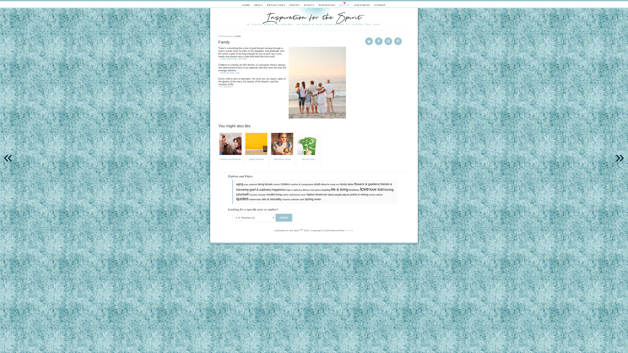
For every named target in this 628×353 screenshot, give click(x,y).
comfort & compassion (302, 184)
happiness (279, 189)
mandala (253, 195)
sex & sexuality (271, 199)
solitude (295, 199)
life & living (339, 189)
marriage (262, 195)
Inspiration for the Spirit (314, 18)
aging (239, 184)
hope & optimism (294, 190)
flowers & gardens (367, 184)
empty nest (335, 184)
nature (330, 194)
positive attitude (376, 195)
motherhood (294, 195)
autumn (253, 184)
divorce (325, 184)
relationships (255, 199)
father (351, 184)
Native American (317, 194)
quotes (242, 199)
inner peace (315, 190)
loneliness (354, 189)
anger (246, 184)
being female (265, 184)
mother (285, 195)
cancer (276, 184)
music (303, 195)
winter (317, 199)
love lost (376, 189)
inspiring (326, 189)
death (317, 184)
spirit (302, 199)
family (343, 184)
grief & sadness (260, 189)
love (364, 189)
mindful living (274, 194)
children (285, 184)
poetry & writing (359, 194)
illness (306, 190)
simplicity (286, 199)
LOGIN (350, 230)
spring (309, 199)
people (338, 194)
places (345, 194)
